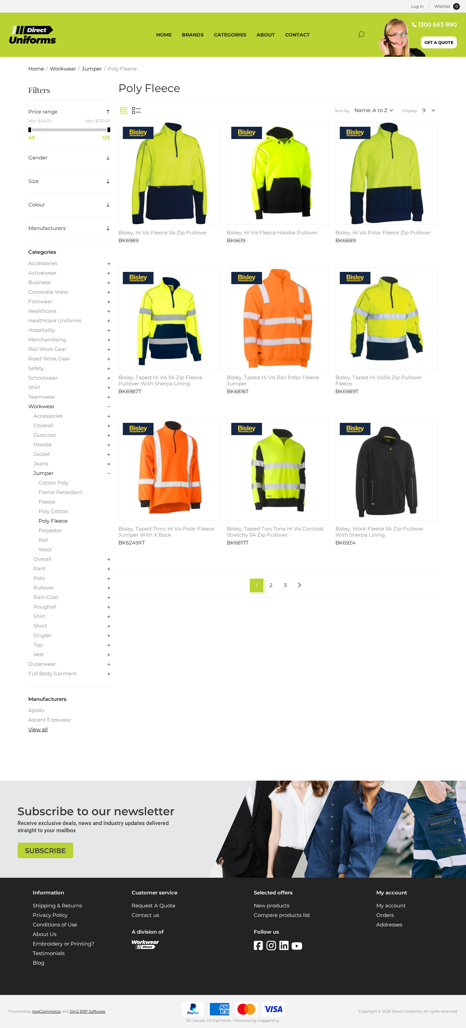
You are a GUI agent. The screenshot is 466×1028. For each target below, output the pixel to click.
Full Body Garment (52, 674)
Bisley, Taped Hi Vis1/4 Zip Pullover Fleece (378, 380)
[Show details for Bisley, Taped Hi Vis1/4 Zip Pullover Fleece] (386, 318)
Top (38, 645)
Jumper (43, 473)
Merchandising (47, 340)
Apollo (36, 710)
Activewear (42, 273)
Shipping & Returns (57, 906)
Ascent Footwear (49, 720)
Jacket (41, 454)
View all (38, 729)
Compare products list (282, 915)
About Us (44, 934)
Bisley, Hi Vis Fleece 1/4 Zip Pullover (162, 233)
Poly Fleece (53, 521)
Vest (38, 654)
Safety (36, 368)
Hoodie (42, 445)
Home (36, 69)
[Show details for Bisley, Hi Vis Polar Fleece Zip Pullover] (386, 173)
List (136, 110)
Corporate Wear (48, 292)
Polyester (50, 530)
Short (40, 626)
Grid (123, 110)
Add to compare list (214, 139)
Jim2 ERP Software (87, 1011)
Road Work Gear (49, 359)
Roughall (44, 607)
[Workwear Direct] (145, 947)
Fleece (47, 502)
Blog (38, 963)
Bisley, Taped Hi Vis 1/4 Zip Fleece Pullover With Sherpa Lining (160, 380)
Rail (43, 540)
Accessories (42, 263)
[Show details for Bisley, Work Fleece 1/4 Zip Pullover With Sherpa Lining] (386, 469)
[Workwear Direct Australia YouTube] (296, 945)
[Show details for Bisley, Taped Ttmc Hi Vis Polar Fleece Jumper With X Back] (169, 469)
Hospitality (41, 330)
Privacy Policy (50, 915)
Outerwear (42, 664)
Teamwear (41, 397)
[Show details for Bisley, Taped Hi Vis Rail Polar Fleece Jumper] (278, 318)
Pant (39, 569)
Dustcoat (44, 435)
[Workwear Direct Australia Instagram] (272, 945)
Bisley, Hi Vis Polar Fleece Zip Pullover (383, 233)
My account (391, 906)
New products (271, 906)
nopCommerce (46, 1011)
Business (39, 282)
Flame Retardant (60, 492)
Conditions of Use (55, 925)
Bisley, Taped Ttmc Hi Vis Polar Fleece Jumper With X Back (166, 532)
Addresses (389, 925)
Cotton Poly (53, 483)
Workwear (41, 406)
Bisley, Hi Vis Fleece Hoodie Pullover (272, 233)
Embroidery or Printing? (63, 944)
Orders (385, 915)
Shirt (34, 387)
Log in (417, 6)
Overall (42, 559)
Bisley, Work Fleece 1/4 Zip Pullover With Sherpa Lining (379, 532)
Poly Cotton (53, 511)
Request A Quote (153, 906)
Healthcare (42, 311)
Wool (45, 550)
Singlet (42, 635)
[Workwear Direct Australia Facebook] (260, 945)
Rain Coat (45, 597)
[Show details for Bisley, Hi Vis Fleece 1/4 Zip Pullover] (169, 173)
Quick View (214, 129)
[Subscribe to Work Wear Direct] (233, 876)
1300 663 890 (437, 24)
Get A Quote (438, 42)
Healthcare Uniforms (54, 321)
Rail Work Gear (47, 349)
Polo (39, 578)
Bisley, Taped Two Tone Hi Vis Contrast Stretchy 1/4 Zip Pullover (275, 532)
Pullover (43, 588)
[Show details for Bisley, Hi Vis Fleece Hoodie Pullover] (278, 173)
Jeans (40, 464)
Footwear (40, 301)
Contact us (145, 915)
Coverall (43, 426)
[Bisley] (138, 133)
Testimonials (48, 953)
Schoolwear (43, 378)
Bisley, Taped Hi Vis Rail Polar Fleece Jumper (273, 380)
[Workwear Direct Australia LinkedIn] (285, 945)
